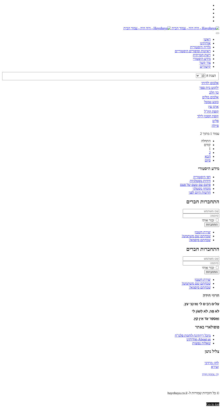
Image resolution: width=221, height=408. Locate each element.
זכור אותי (208, 220)
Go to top (212, 404)
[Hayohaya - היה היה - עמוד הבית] (171, 28)
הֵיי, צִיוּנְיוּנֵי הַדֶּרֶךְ (210, 373)
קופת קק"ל (211, 111)
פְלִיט (215, 121)
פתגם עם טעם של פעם (195, 185)
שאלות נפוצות (201, 343)
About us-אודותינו (198, 339)
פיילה (215, 125)
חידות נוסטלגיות (200, 181)
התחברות (212, 224)
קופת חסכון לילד (208, 116)
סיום (208, 160)
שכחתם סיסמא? (200, 240)
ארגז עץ (213, 106)
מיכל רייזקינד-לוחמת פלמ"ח (193, 335)
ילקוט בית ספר (209, 87)
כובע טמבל (211, 102)
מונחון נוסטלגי (202, 188)
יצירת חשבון (203, 232)
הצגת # (210, 75)
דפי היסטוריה (202, 177)
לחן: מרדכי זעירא (212, 363)
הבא (208, 156)
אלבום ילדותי (210, 83)
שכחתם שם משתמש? (196, 236)
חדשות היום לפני (200, 192)
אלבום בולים (210, 97)
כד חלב (214, 92)
